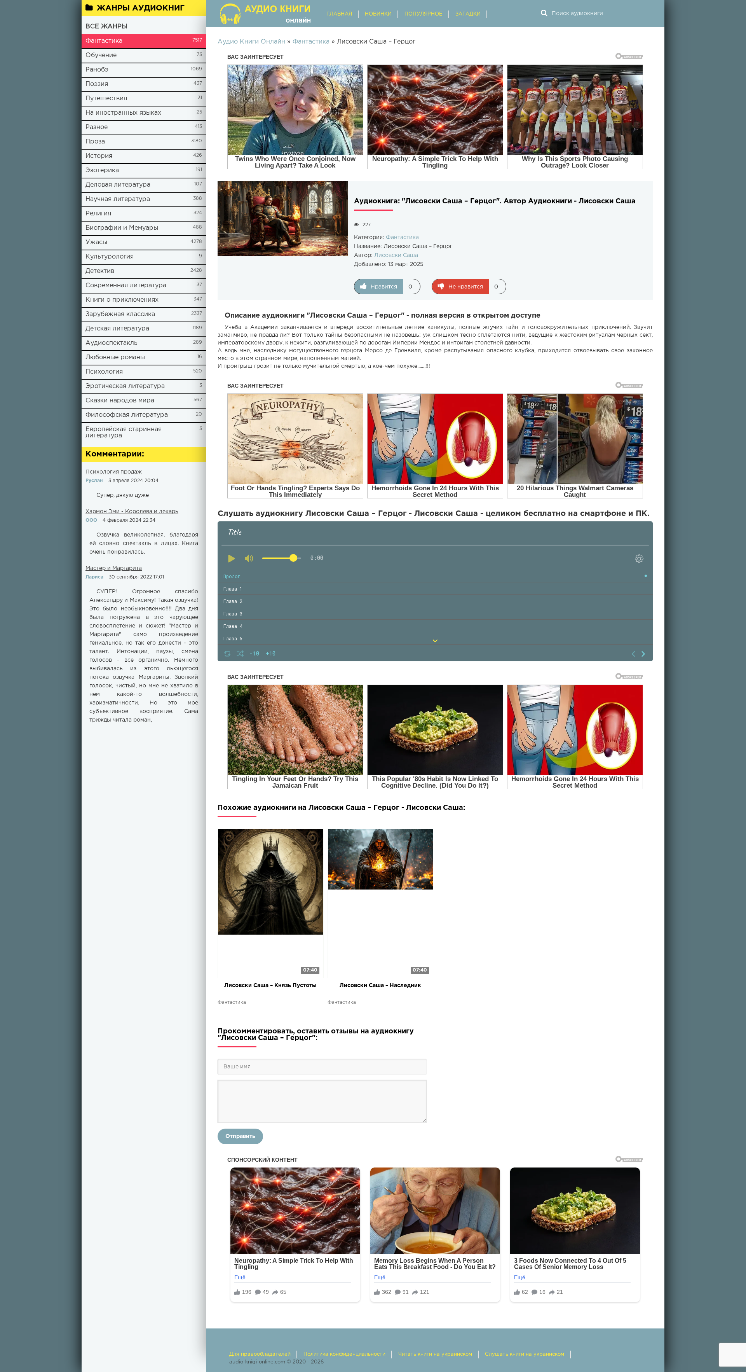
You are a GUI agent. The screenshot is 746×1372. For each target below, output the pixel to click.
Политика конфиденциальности (344, 1354)
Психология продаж (113, 472)
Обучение (101, 55)
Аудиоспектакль (111, 343)
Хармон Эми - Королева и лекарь (131, 511)
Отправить (240, 1136)
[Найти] (544, 13)
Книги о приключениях (122, 300)
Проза (95, 142)
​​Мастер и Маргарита (113, 568)
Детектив (99, 271)
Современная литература (125, 285)
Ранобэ (96, 70)
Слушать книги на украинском (524, 1354)
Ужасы (96, 242)
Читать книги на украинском (435, 1354)
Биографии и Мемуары (121, 228)
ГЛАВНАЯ (339, 14)
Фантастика (103, 41)
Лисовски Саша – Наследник (380, 985)
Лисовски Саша (396, 255)
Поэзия (96, 84)
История (98, 156)
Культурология (109, 257)
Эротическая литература (125, 386)
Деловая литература (117, 185)
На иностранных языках (123, 113)
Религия (98, 214)
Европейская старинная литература (123, 432)
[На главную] (266, 13)
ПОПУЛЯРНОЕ (423, 14)
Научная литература (117, 199)
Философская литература (126, 415)
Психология (104, 372)
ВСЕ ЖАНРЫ (106, 27)
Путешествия (106, 98)
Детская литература (117, 329)
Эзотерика (102, 170)
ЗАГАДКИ (468, 14)
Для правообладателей (260, 1354)
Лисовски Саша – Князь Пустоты (270, 985)
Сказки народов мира (119, 401)
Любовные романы (115, 357)
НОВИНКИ (378, 14)
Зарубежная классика (120, 314)
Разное (96, 127)
